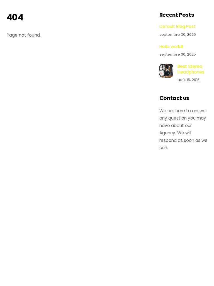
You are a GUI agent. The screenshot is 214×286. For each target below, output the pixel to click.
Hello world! (171, 46)
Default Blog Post (177, 26)
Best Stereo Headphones (190, 69)
